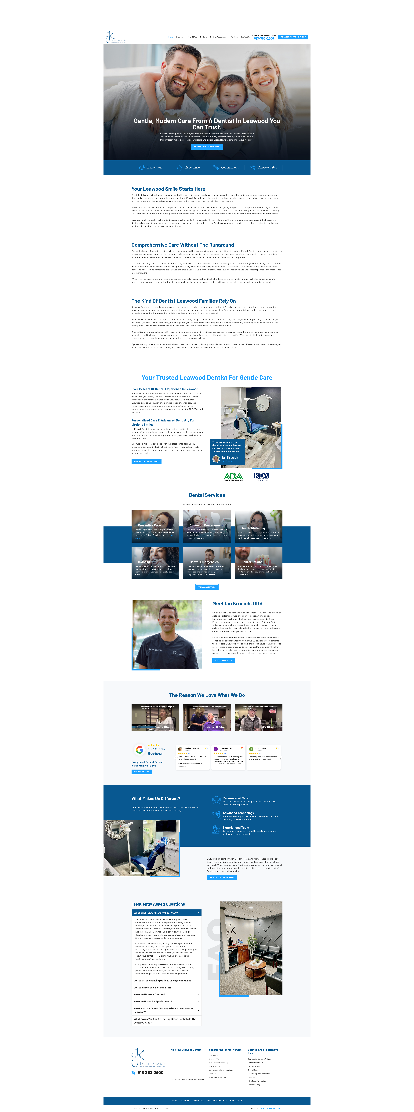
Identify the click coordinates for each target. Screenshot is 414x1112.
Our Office (192, 37)
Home (170, 37)
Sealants (212, 1074)
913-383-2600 (151, 1072)
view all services (207, 587)
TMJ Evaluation (215, 1066)
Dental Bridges (254, 1070)
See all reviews (141, 772)
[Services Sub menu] (184, 37)
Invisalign (251, 1077)
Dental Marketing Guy (270, 1108)
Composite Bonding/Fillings (259, 1059)
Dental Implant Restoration (259, 1074)
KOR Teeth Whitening (257, 1081)
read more (201, 538)
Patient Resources (218, 37)
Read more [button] (218, 767)
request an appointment (207, 147)
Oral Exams (213, 1055)
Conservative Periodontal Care (221, 1070)
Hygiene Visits (214, 1059)
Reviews (203, 37)
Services (179, 37)
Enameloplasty (254, 1085)
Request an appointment (293, 37)
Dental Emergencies (217, 1077)
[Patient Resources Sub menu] (226, 37)
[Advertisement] (207, 15)
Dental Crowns (254, 1066)
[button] (175, 757)
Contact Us (245, 37)
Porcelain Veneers (255, 1063)
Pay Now (234, 37)
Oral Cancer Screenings (218, 1063)
